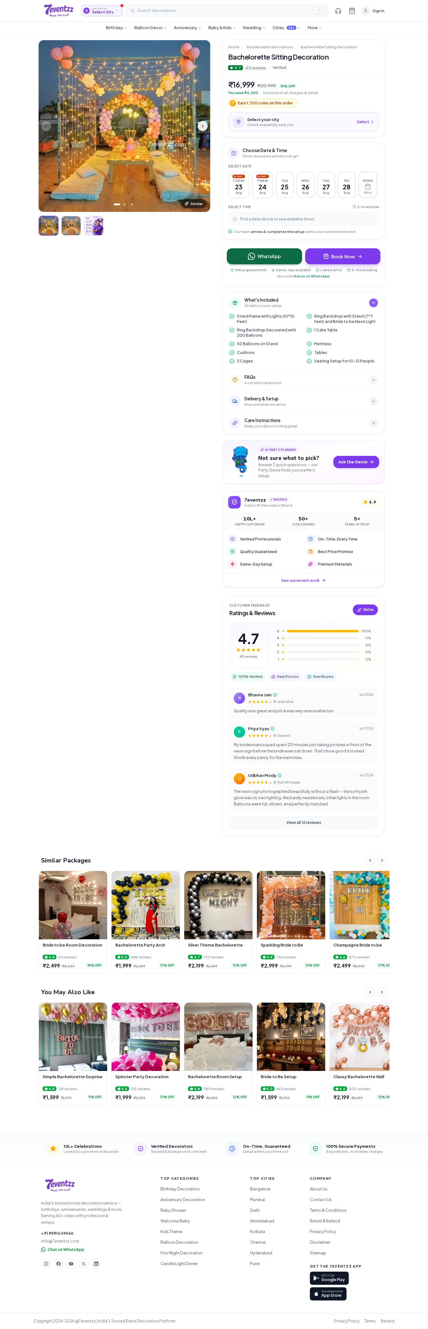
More (313, 27)
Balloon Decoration (179, 1242)
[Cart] (352, 10)
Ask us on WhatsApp (312, 276)
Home (233, 47)
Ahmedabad (262, 1220)
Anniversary (185, 27)
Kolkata (257, 1231)
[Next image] (203, 126)
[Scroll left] (370, 861)
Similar (197, 203)
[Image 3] (132, 204)
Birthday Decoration (180, 1188)
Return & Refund (325, 1220)
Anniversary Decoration (182, 1199)
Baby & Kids (220, 27)
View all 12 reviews (303, 822)
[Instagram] (46, 1264)
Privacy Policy (323, 1231)
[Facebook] (59, 1264)
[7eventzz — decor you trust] (58, 10)
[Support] (338, 10)
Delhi (255, 1210)
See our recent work (300, 580)
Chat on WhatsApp (66, 1249)
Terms (370, 1321)
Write (368, 609)
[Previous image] (46, 126)
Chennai (258, 1242)
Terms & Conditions (328, 1210)
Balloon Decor (148, 27)
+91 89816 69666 (57, 1233)
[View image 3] (94, 226)
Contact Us (321, 1199)
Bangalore (260, 1188)
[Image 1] (117, 204)
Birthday (114, 27)
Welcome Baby (175, 1220)
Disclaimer (320, 1242)
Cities (284, 27)
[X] (84, 1264)
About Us (318, 1188)
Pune (254, 1263)
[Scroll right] (382, 861)
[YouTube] (71, 1264)
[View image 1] (49, 226)
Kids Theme (171, 1231)
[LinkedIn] (96, 1264)
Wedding (252, 27)
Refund (387, 1321)
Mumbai (257, 1199)
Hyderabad (261, 1252)
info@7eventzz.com (60, 1240)
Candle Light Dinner (179, 1263)
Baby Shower (173, 1210)
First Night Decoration (181, 1252)
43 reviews (255, 67)
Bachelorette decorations (270, 47)
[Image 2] (124, 204)
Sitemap (318, 1252)
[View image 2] (71, 226)
